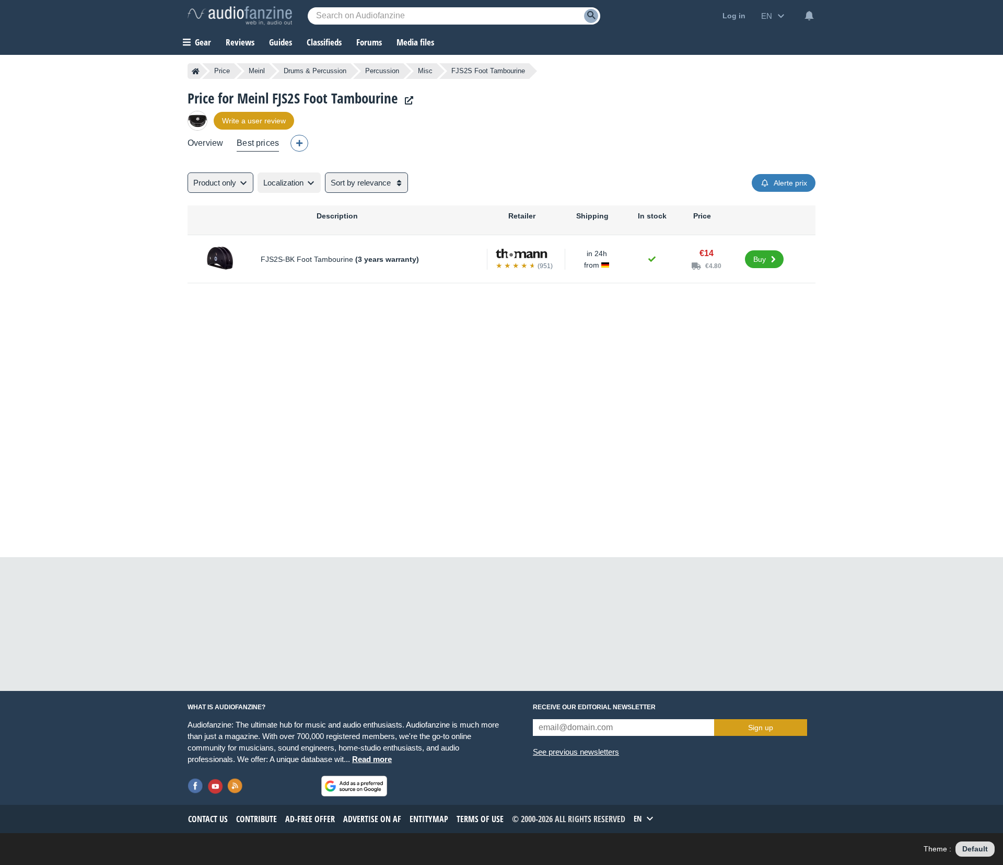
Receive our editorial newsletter (594, 707)
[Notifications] (809, 15)
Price (222, 71)
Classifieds (324, 42)
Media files (415, 42)
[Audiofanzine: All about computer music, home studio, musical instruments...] (240, 15)
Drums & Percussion (315, 71)
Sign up (760, 727)
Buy (759, 259)
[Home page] (196, 71)
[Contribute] (299, 143)
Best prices (258, 143)
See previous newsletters (576, 751)
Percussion (382, 71)
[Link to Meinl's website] (406, 100)
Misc (425, 71)
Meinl (257, 71)
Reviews (240, 42)
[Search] (591, 16)
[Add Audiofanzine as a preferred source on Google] (354, 786)
